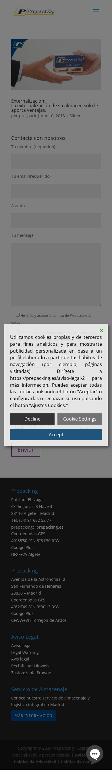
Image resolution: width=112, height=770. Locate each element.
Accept (56, 434)
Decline (32, 419)
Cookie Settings (79, 419)
